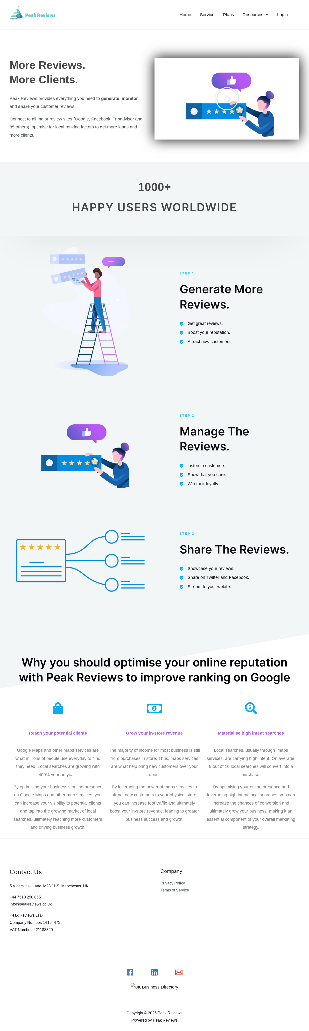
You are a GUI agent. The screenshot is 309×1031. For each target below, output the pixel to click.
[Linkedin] (154, 972)
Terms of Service (175, 890)
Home (185, 14)
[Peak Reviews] (34, 14)
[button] (227, 99)
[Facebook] (130, 972)
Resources (253, 14)
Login (282, 14)
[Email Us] (178, 972)
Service (207, 14)
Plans (228, 14)
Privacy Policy (173, 883)
